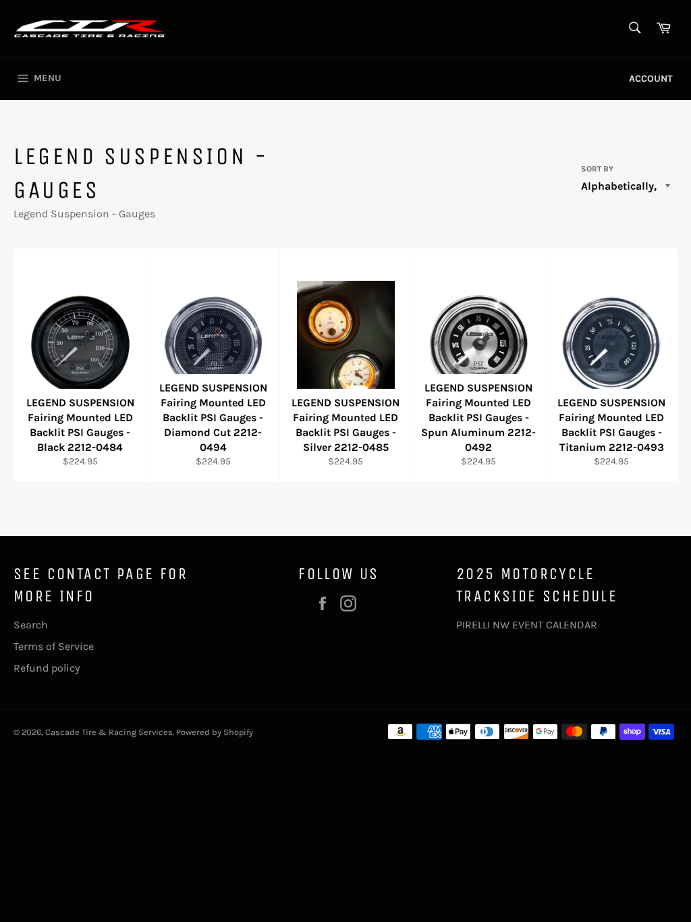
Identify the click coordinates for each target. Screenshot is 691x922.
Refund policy (46, 667)
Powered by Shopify (214, 732)
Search (30, 624)
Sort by (597, 168)
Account (651, 78)
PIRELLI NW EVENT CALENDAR (526, 624)
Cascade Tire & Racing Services (109, 732)
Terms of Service (53, 646)
